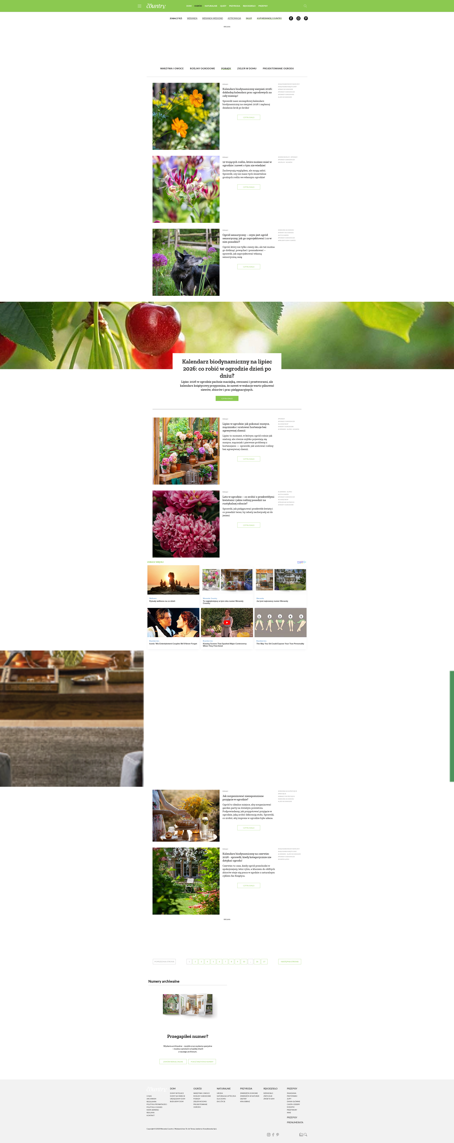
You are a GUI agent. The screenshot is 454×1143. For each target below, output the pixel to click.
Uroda (220, 1093)
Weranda (192, 18)
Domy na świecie (177, 1096)
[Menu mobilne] (139, 6)
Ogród (198, 6)
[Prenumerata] (301, 1134)
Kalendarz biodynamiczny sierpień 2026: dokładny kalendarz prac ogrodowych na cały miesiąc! (247, 92)
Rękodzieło (249, 6)
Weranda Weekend (212, 18)
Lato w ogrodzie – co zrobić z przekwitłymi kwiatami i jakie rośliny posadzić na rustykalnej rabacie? (248, 500)
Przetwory (292, 1110)
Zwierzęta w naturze (249, 1096)
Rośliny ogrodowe (202, 1096)
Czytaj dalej (248, 117)
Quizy (223, 6)
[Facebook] (291, 18)
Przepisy (263, 6)
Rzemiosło (268, 1093)
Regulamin (151, 1102)
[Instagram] (298, 18)
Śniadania (291, 1093)
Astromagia (234, 18)
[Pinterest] (306, 18)
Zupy (289, 1099)
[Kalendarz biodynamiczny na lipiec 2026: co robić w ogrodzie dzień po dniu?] (227, 335)
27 (264, 961)
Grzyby (243, 1099)
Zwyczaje (268, 1096)
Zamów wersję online (173, 1062)
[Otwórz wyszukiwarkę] (305, 6)
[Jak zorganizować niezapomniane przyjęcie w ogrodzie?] (186, 816)
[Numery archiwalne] (187, 1009)
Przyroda (234, 6)
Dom (189, 6)
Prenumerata (295, 1122)
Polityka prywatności (157, 1104)
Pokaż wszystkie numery (202, 1062)
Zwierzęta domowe (249, 1093)
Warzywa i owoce (201, 1093)
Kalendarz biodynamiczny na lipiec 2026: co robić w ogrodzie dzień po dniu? (227, 368)
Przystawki (292, 1096)
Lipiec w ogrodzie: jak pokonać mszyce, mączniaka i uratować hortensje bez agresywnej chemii (246, 427)
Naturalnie (211, 6)
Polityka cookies (154, 1107)
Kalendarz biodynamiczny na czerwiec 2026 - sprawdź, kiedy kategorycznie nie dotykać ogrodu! (247, 857)
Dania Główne (293, 1102)
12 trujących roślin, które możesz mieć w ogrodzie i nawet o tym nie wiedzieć (247, 163)
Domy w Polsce (177, 1093)
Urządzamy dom (177, 1099)
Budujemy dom (176, 1102)
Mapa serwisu (153, 1110)
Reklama (151, 1113)
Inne (289, 1113)
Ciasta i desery (293, 1104)
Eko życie (221, 1102)
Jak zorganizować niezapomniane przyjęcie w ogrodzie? (243, 797)
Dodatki (291, 1107)
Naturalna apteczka (226, 1096)
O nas (149, 1096)
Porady (225, 84)
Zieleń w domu (200, 1102)
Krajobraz (245, 1102)
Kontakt (151, 1115)
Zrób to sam (269, 1099)
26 (257, 961)
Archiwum (151, 1099)
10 (244, 961)
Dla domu (221, 1099)
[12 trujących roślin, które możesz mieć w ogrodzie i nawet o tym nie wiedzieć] (186, 189)
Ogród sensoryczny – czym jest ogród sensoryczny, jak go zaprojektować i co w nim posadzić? (247, 238)
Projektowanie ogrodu (200, 1105)
